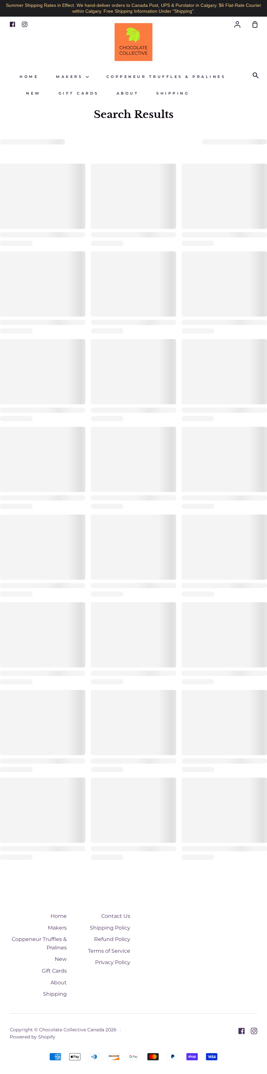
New (33, 93)
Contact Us (115, 916)
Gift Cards (79, 93)
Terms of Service (109, 951)
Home (29, 77)
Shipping (172, 93)
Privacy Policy (112, 962)
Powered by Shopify (32, 1037)
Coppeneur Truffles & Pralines (166, 77)
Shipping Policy (110, 928)
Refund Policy (112, 939)
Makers (71, 77)
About (128, 93)
